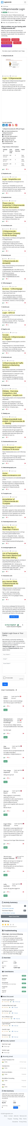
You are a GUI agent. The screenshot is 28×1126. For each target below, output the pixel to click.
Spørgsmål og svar (9, 140)
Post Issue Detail (6, 46)
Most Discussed (8, 996)
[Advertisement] (14, 106)
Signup (15, 1107)
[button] (18, 625)
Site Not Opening (6, 43)
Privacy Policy (23, 1121)
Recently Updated (9, 1041)
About (5, 1116)
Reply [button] (5, 710)
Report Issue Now (14, 916)
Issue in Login (6, 40)
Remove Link (23, 1116)
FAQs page (18, 953)
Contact (10, 1116)
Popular (10, 1119)
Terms (25, 1119)
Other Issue (17, 43)
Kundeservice (8, 134)
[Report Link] (25, 169)
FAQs (20, 1119)
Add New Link (14, 617)
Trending (15, 1119)
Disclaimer (15, 1121)
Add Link (16, 1116)
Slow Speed (15, 40)
